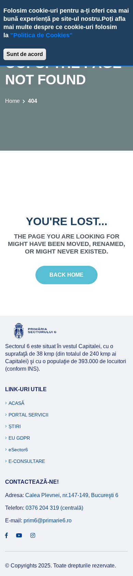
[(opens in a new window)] (6, 535)
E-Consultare (27, 461)
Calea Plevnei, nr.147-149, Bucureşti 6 (71, 495)
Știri (15, 426)
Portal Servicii (28, 414)
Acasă (16, 403)
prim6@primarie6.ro (48, 520)
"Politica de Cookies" (41, 35)
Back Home (66, 275)
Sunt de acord (24, 54)
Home (12, 101)
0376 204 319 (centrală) (54, 508)
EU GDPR (19, 438)
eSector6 (18, 449)
